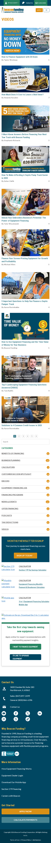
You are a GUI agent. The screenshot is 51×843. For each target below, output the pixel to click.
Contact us (15, 707)
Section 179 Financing (11, 789)
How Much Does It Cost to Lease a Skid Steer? (23, 94)
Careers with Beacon (11, 795)
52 (48, 529)
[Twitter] (28, 713)
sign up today (25, 555)
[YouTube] (4, 713)
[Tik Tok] (28, 719)
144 (47, 488)
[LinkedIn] (40, 713)
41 (48, 453)
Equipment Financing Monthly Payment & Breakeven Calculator (32, 585)
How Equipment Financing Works (17, 768)
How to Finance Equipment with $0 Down (20, 57)
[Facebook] (16, 713)
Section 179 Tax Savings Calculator (32, 570)
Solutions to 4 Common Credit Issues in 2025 (22, 425)
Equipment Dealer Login (12, 775)
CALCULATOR (25, 566)
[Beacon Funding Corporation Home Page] (13, 10)
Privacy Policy (26, 840)
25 (48, 515)
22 (48, 495)
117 (47, 502)
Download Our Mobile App (14, 782)
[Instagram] (4, 719)
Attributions (37, 840)
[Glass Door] (16, 719)
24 (48, 474)
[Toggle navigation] (46, 10)
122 (47, 460)
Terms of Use (14, 840)
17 (48, 509)
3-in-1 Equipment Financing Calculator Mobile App (34, 603)
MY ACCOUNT (12, 3)
